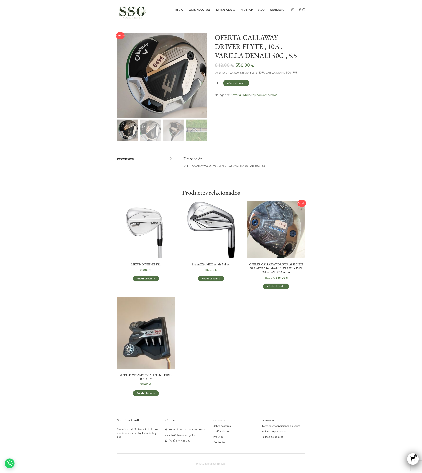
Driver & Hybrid (240, 95)
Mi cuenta (219, 420)
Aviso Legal (268, 420)
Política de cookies (272, 437)
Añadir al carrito (236, 83)
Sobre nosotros (199, 10)
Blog (261, 10)
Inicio (179, 10)
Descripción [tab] (125, 159)
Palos (273, 95)
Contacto (277, 10)
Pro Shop (247, 10)
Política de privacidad (274, 431)
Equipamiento (260, 95)
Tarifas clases (225, 10)
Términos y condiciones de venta (281, 426)
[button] (10, 463)
